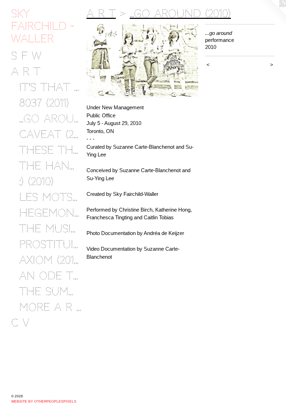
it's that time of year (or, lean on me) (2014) (50, 87)
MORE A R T (50, 307)
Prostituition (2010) (50, 244)
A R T (25, 71)
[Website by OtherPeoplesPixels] (272, 14)
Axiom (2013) (50, 260)
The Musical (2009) (50, 228)
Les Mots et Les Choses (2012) (50, 197)
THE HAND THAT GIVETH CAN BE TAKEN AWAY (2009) (50, 166)
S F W (26, 56)
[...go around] (142, 61)
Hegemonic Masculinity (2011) (50, 213)
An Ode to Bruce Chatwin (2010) (50, 276)
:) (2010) (36, 181)
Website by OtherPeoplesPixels (43, 401)
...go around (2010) (50, 118)
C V (20, 323)
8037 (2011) (44, 103)
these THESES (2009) (50, 150)
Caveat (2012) (50, 134)
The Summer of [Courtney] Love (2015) (50, 291)
